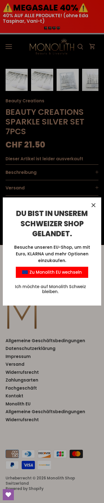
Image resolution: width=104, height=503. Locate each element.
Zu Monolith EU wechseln (55, 272)
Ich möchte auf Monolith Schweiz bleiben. (50, 289)
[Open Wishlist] (8, 494)
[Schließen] (93, 205)
